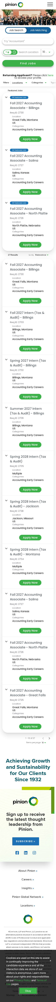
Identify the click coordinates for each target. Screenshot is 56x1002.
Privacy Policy (22, 980)
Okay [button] (28, 990)
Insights (27, 888)
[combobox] (26, 41)
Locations (27, 905)
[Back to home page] (25, 805)
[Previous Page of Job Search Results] (43, 738)
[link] (28, 119)
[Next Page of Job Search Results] (49, 738)
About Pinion (26, 870)
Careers (27, 879)
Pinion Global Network (26, 897)
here (50, 75)
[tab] (16, 30)
